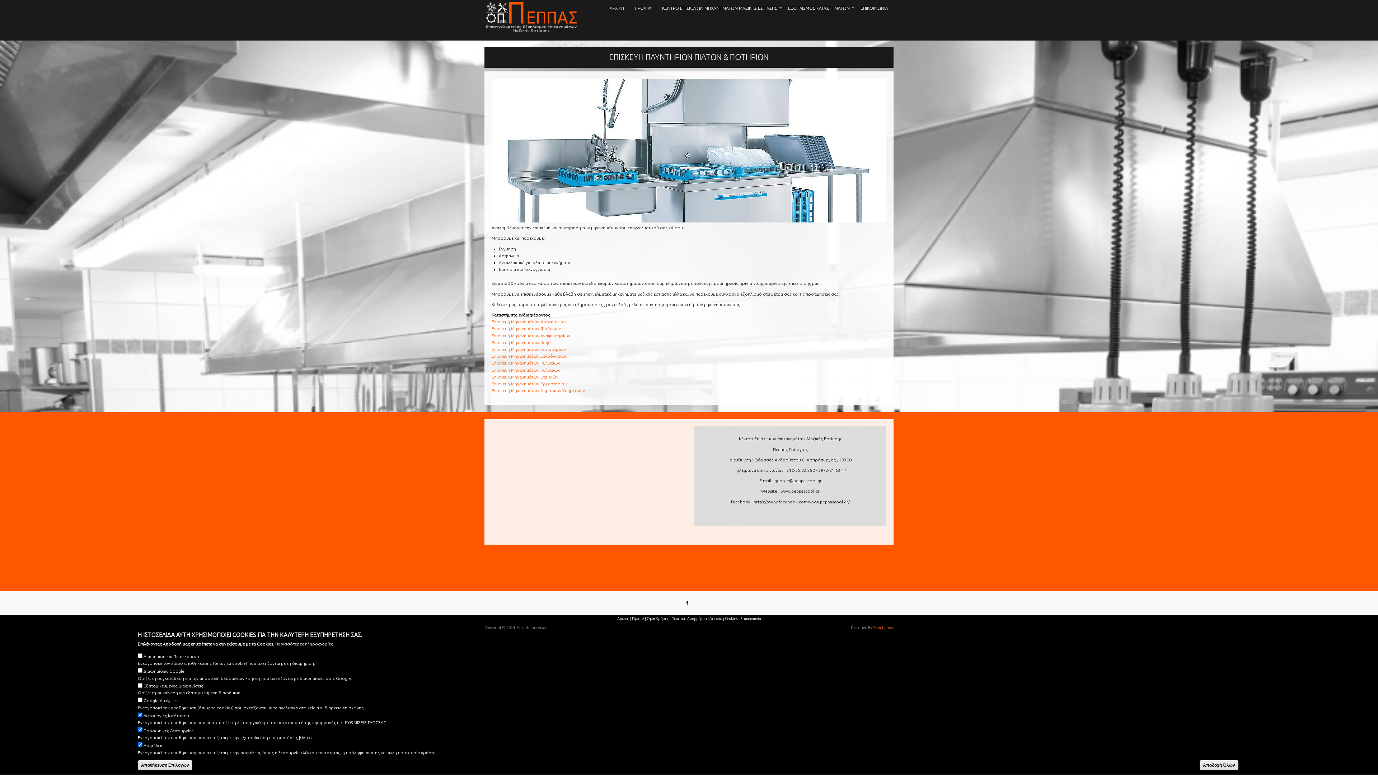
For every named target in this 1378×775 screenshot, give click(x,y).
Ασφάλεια (154, 745)
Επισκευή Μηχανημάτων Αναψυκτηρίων (531, 335)
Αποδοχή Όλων (1219, 765)
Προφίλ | (639, 618)
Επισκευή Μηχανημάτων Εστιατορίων (529, 349)
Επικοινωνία (874, 8)
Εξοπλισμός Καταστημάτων (821, 11)
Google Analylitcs (161, 701)
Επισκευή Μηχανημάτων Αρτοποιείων (529, 321)
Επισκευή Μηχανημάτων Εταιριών (525, 377)
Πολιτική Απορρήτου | (690, 618)
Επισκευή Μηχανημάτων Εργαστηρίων (530, 383)
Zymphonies (883, 627)
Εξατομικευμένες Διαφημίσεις (173, 686)
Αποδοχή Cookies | (724, 618)
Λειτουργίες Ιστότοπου (166, 716)
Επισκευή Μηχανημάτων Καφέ (522, 342)
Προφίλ (643, 8)
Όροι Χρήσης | (659, 618)
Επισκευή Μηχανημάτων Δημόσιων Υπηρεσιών (538, 390)
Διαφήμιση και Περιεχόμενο (171, 656)
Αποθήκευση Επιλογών (165, 765)
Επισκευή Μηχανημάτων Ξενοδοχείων (529, 356)
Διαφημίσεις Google (164, 671)
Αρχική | (624, 618)
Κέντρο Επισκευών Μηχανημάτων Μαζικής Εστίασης (722, 11)
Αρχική (617, 8)
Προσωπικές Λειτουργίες (168, 730)
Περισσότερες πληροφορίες (304, 644)
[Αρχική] (531, 17)
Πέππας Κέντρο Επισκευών (485, 38)
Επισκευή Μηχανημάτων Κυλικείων (526, 363)
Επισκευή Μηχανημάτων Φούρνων (526, 328)
